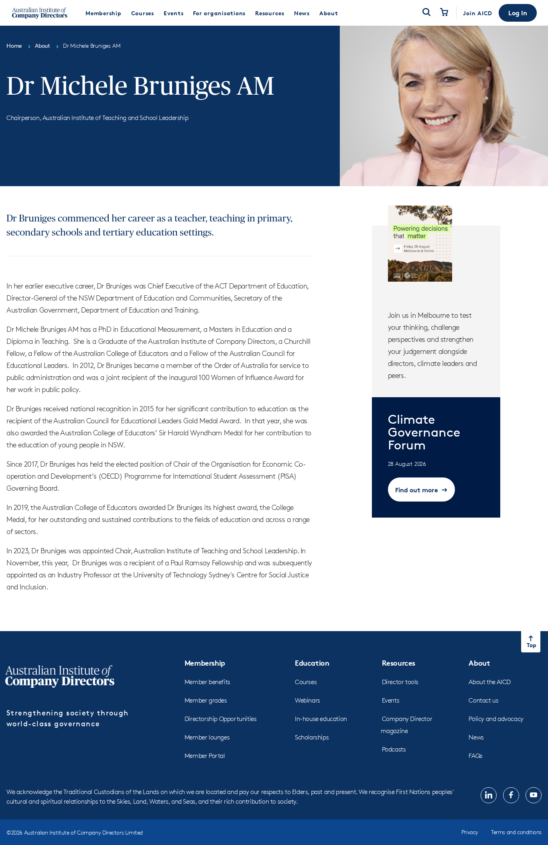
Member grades (206, 700)
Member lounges (207, 737)
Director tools (400, 682)
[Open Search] (426, 13)
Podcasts (394, 749)
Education (312, 662)
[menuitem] (103, 13)
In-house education (321, 719)
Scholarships (312, 737)
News (476, 737)
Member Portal (205, 756)
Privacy (469, 832)
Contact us (483, 700)
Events (391, 700)
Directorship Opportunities (221, 719)
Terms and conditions (516, 832)
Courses (306, 682)
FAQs (475, 756)
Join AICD (477, 13)
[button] (518, 13)
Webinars (307, 700)
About (479, 662)
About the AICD (489, 682)
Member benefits (207, 682)
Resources (398, 662)
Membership (205, 662)
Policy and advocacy (496, 719)
